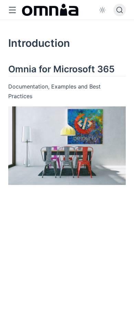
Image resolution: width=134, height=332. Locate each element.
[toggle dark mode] (102, 10)
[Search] (119, 10)
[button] (12, 10)
